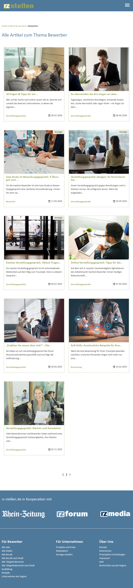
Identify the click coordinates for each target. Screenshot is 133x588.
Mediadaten (62, 551)
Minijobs (6, 573)
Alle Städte (7, 551)
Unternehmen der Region (14, 576)
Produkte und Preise (66, 547)
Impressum (104, 558)
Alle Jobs (6, 547)
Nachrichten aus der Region (112, 565)
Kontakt (103, 547)
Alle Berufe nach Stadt (12, 558)
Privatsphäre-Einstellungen (112, 554)
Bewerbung (76, 367)
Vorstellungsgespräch (16, 116)
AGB (101, 562)
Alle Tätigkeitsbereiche (13, 562)
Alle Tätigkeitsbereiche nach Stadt (18, 565)
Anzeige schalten (64, 554)
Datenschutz (105, 551)
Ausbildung (7, 569)
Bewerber (11, 202)
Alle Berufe (7, 554)
